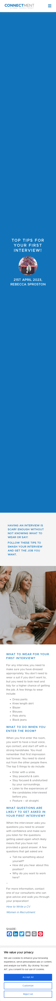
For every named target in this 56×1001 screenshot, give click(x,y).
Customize (28, 986)
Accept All (28, 977)
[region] (28, 974)
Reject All (28, 994)
